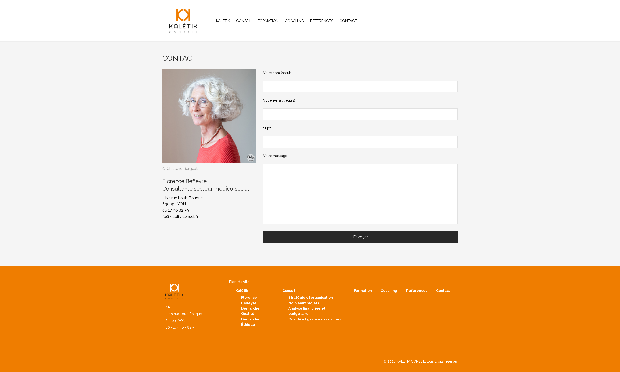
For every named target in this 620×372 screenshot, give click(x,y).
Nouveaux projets (303, 303)
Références (321, 21)
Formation (268, 21)
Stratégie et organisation (310, 297)
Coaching (294, 21)
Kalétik (223, 21)
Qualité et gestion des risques (314, 319)
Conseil (243, 21)
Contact (348, 21)
